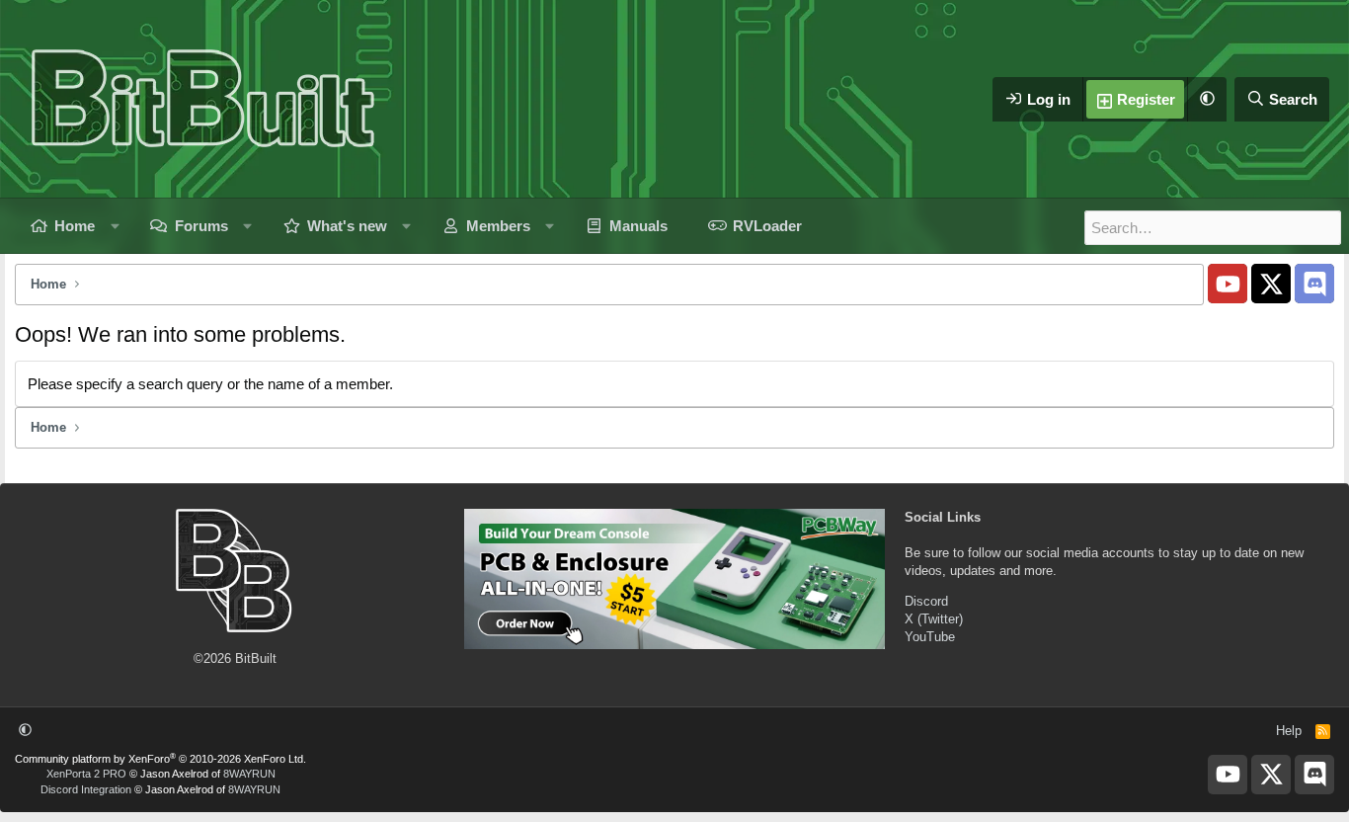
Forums (201, 225)
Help (1289, 730)
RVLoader (767, 225)
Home (74, 225)
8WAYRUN (249, 774)
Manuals (638, 225)
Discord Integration (85, 789)
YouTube (930, 636)
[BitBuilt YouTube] (1227, 283)
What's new (347, 225)
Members (498, 225)
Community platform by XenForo (160, 759)
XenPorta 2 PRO (86, 774)
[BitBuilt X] (1271, 283)
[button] (1207, 99)
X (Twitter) (934, 619)
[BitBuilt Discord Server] (1314, 283)
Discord (926, 601)
